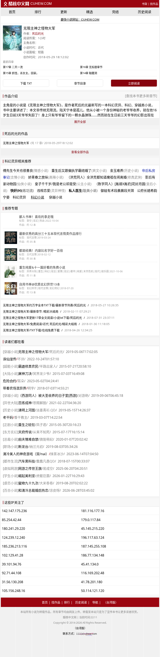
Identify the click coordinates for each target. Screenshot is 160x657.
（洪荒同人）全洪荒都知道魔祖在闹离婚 (104, 177)
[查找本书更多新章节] (141, 96)
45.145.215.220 (92, 528)
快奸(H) (22, 190)
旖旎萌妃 (46, 439)
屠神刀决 (25, 373)
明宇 (31, 388)
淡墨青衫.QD (46, 410)
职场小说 (10, 446)
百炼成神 (25, 403)
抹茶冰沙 (57, 454)
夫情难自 (28, 439)
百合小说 (10, 490)
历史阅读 (144, 12)
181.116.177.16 (92, 511)
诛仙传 (9, 359)
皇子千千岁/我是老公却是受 (63, 184)
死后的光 (38, 33)
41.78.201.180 (91, 582)
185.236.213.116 (14, 546)
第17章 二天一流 (13, 67)
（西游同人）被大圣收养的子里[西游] (47, 395)
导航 (95, 602)
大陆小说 (10, 373)
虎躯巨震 (43, 476)
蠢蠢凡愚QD (45, 461)
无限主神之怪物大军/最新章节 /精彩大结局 (30, 311)
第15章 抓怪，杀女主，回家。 (21, 73)
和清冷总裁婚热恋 (33, 490)
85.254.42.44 (11, 520)
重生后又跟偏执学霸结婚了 (79, 170)
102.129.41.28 (12, 555)
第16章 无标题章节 (91, 67)
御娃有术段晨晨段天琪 (117, 190)
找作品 (154, 4)
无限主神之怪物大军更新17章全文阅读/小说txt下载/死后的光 (42, 318)
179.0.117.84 (90, 520)
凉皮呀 (55, 490)
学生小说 (10, 476)
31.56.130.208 (12, 582)
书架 (144, 4)
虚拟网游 (10, 468)
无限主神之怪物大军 (45, 105)
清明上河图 (26, 410)
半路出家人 (48, 366)
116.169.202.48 (92, 573)
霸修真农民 (28, 366)
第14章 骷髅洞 (88, 73)
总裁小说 (10, 439)
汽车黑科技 (26, 461)
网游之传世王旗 (30, 468)
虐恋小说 (10, 483)
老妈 (8, 417)
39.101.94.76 (11, 564)
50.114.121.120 (92, 590)
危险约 (9, 381)
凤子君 (41, 424)
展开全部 (80, 122)
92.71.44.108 (11, 573)
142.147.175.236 (14, 511)
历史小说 (10, 410)
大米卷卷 (46, 483)
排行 (38, 12)
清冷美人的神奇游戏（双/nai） (26, 454)
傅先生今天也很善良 (25, 170)
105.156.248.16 (13, 590)
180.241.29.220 (13, 528)
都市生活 (10, 461)
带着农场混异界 (14, 388)
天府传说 (25, 432)
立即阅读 (134, 83)
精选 (89, 12)
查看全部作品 (80, 152)
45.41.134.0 (90, 564)
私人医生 (83, 190)
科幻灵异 (19, 197)
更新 (63, 12)
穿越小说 (55, 197)
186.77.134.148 (92, 555)
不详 (21, 359)
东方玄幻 (10, 432)
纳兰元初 (36, 446)
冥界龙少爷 (41, 373)
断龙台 (23, 446)
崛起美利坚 (26, 476)
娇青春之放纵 (46, 177)
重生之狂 (26, 424)
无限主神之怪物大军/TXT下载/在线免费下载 (31, 330)
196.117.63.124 (92, 537)
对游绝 (83, 395)
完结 (115, 12)
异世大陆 (10, 403)
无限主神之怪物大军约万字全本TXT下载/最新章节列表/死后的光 (44, 305)
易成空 (48, 468)
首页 (12, 12)
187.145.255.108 (93, 546)
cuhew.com (41, 3)
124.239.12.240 (13, 537)
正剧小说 (10, 424)
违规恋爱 (51, 190)
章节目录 (80, 83)
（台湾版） (111, 602)
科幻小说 (37, 197)
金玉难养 (124, 170)
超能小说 (10, 366)
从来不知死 (41, 432)
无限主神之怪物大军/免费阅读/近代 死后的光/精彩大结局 (40, 324)
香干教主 (21, 417)
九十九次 (28, 483)
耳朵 (21, 381)
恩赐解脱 (39, 403)
